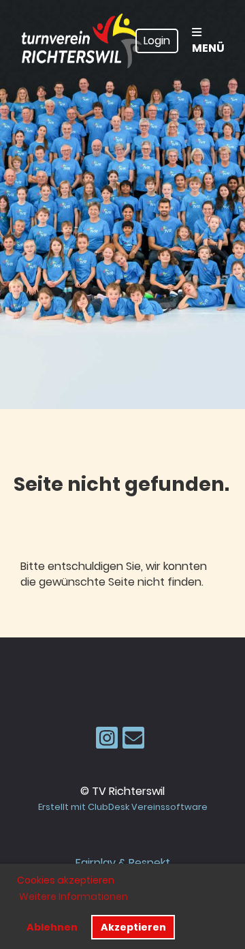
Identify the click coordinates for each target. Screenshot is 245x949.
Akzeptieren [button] (133, 927)
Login (157, 40)
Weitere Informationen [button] (73, 896)
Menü (208, 48)
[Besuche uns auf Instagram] (107, 740)
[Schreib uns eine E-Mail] (133, 740)
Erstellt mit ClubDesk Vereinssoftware (123, 807)
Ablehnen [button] (52, 927)
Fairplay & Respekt (123, 863)
